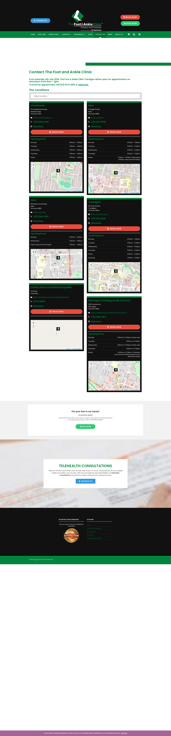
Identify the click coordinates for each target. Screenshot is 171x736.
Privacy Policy (91, 532)
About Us (119, 34)
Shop (90, 34)
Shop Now (131, 23)
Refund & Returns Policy (94, 538)
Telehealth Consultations (85, 465)
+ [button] (33, 164)
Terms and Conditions (94, 528)
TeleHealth (41, 20)
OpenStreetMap (77, 190)
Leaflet (68, 190)
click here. (83, 84)
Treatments (79, 34)
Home (33, 34)
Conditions (53, 34)
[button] (139, 34)
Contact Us (100, 34)
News (110, 34)
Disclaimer (90, 535)
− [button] (33, 167)
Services (66, 34)
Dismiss (124, 733)
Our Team (42, 34)
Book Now (131, 17)
